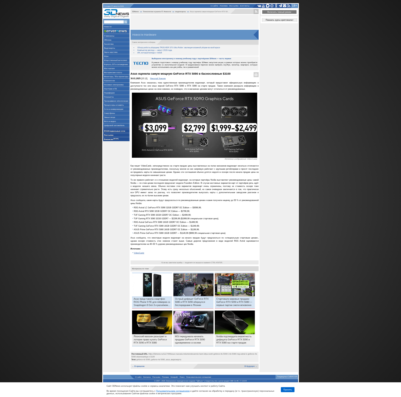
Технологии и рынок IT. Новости (157, 12)
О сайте (214, 6)
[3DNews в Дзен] (272, 6)
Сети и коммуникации (113, 109)
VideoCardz (139, 253)
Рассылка (233, 6)
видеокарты (180, 12)
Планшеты (109, 97)
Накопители (109, 81)
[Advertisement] (194, 22)
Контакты (244, 6)
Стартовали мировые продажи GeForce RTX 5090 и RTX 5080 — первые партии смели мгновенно (234, 302)
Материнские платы (113, 73)
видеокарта (176, 360)
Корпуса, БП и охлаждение (116, 64)
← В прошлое (138, 366)
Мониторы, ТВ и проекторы (116, 77)
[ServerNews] (116, 31)
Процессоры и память (114, 105)
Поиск (182, 377)
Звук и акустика (110, 52)
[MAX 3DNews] (268, 6)
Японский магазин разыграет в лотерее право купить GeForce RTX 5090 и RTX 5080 (150, 339)
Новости (108, 27)
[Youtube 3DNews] (263, 6)
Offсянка (107, 40)
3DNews (135, 12)
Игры (106, 56)
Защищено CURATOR (287, 377)
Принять (287, 389)
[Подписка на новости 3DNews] (285, 6)
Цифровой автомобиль (114, 125)
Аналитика (109, 44)
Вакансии (111, 139)
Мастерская (109, 68)
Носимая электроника (114, 85)
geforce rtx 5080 (158, 360)
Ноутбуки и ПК (110, 89)
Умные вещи (109, 117)
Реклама (224, 6)
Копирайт (174, 377)
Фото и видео (110, 121)
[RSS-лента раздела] (256, 11)
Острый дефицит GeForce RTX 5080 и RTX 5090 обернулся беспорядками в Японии (192, 302)
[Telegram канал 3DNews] (280, 6)
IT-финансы (109, 36)
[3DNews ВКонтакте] (259, 6)
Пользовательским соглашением (173, 391)
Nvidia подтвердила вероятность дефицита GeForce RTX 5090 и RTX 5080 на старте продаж (234, 339)
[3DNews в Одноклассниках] (276, 6)
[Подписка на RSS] (289, 6)
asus (168, 360)
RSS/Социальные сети (114, 131)
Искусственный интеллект (115, 60)
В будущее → (251, 366)
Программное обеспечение (116, 101)
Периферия (109, 93)
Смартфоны (109, 113)
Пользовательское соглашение (198, 377)
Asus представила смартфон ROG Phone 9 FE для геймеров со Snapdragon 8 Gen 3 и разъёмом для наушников (152, 302)
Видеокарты (109, 48)
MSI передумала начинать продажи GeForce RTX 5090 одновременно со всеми (190, 339)
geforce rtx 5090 (143, 360)
